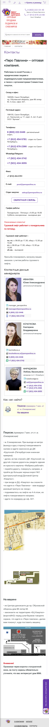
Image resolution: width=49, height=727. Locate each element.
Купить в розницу (33, 3)
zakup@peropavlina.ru (32, 192)
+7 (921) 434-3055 (34, 391)
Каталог (29, 721)
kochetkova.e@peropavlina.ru (22, 353)
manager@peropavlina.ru (20, 309)
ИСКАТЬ (38, 35)
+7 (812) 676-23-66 (36, 15)
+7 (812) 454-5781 (34, 386)
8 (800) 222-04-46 (35, 10)
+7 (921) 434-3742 (16, 316)
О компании (19, 721)
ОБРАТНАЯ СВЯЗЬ (24, 200)
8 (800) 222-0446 (16, 312)
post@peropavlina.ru (26, 184)
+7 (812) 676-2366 (34, 388)
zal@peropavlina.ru (35, 382)
